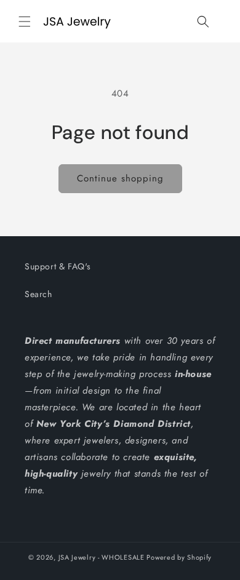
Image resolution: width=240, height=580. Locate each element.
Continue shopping (120, 178)
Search (38, 294)
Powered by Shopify (179, 557)
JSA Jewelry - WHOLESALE (101, 557)
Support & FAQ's (58, 266)
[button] (24, 21)
